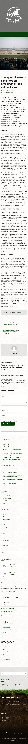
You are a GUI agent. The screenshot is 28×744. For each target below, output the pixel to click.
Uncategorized (6, 527)
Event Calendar (19, 685)
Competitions (6, 92)
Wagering (17, 684)
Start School (6, 615)
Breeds (4, 514)
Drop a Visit (6, 602)
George (4, 483)
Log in (4, 538)
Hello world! (6, 444)
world (20, 312)
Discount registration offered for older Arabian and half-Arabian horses (11, 332)
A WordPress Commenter (9, 470)
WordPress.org (7, 545)
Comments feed (7, 543)
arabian (9, 312)
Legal (4, 522)
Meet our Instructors (8, 608)
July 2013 (5, 500)
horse (17, 312)
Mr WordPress (5, 375)
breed (13, 312)
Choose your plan (7, 611)
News (12, 92)
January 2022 (6, 495)
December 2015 (7, 498)
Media (4, 684)
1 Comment (17, 90)
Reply (2, 386)
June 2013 (5, 503)
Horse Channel (9, 306)
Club (4, 516)
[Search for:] (14, 433)
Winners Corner (6, 685)
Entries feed (6, 540)
